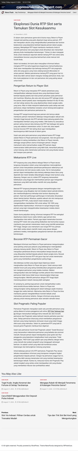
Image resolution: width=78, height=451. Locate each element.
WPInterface (67, 446)
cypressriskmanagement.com (39, 7)
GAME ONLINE (17, 20)
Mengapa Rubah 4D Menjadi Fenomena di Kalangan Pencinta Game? (47, 12)
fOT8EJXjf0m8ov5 (22, 389)
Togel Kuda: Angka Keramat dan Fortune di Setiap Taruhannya (16, 384)
